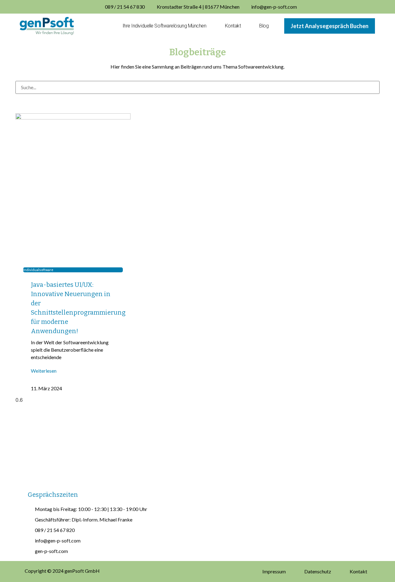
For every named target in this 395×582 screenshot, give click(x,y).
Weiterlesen (43, 371)
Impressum (274, 571)
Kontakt (233, 26)
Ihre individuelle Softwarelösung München (164, 26)
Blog (263, 26)
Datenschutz (317, 571)
